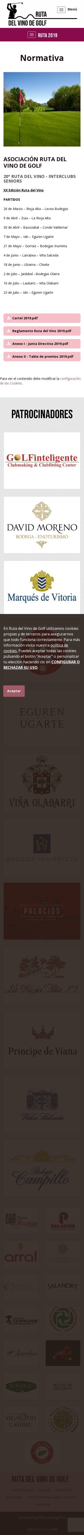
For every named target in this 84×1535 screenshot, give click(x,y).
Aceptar (14, 691)
